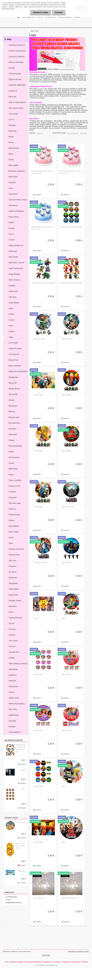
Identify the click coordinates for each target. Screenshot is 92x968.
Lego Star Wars (39, 339)
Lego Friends (38, 674)
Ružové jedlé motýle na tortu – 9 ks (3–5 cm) (71, 172)
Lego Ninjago (38, 395)
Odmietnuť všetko (40, 12)
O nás (6, 962)
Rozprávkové (21, 822)
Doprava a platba (16, 962)
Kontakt (84, 962)
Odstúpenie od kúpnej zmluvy (78, 951)
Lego (36, 31)
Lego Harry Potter (68, 506)
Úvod (32, 31)
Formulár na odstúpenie (71, 962)
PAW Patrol (22, 871)
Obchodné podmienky (33, 962)
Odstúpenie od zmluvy (51, 962)
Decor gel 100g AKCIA (70, 898)
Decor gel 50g (39, 898)
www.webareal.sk (25, 951)
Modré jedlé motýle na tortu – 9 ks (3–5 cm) (42, 228)
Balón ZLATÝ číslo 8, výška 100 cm (20, 846)
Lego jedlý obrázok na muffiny (71, 227)
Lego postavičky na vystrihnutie (43, 283)
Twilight (23, 770)
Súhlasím (59, 12)
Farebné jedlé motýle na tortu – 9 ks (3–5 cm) (42, 172)
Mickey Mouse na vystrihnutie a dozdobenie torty (20, 748)
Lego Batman (66, 562)
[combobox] (73, 133)
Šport (24, 789)
